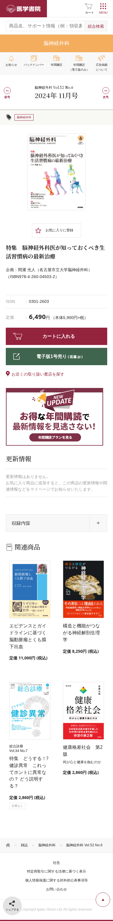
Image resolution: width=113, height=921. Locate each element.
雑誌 (24, 845)
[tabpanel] (56, 172)
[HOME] (8, 845)
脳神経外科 (47, 845)
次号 (106, 97)
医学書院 (23, 8)
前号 (7, 97)
